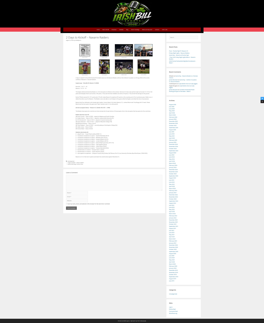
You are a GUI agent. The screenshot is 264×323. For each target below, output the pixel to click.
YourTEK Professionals (140, 321)
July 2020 (171, 255)
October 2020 (173, 249)
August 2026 (172, 104)
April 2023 (172, 186)
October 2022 (173, 199)
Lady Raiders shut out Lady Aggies (188, 83)
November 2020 (173, 247)
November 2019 (173, 272)
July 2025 (171, 132)
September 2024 (173, 150)
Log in (170, 307)
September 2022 (173, 201)
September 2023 (173, 176)
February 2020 (173, 266)
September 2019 (173, 276)
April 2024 (172, 161)
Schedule (121, 29)
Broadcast (114, 29)
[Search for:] (183, 37)
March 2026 (172, 115)
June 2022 (172, 207)
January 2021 (172, 243)
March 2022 (172, 213)
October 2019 (173, 274)
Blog (127, 29)
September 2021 (173, 226)
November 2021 (173, 222)
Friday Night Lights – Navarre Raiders (179, 53)
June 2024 (172, 157)
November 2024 (173, 146)
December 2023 (173, 169)
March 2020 (172, 264)
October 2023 (173, 174)
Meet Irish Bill (105, 29)
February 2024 (173, 165)
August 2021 (172, 228)
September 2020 (173, 251)
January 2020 (172, 268)
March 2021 (172, 239)
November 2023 (173, 171)
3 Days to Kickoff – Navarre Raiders (76, 162)
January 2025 (172, 142)
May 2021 (172, 234)
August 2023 (172, 178)
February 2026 (173, 117)
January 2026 (172, 119)
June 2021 (172, 232)
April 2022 (172, 211)
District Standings (135, 29)
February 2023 (173, 190)
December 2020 (173, 245)
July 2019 (171, 281)
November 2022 (173, 197)
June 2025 (172, 134)
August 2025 (172, 129)
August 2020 (172, 253)
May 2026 (172, 111)
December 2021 (173, 220)
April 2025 (172, 138)
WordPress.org (173, 313)
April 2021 (172, 237)
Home (98, 29)
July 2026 (171, 106)
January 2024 (172, 167)
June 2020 (172, 258)
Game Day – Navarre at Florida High (179, 55)
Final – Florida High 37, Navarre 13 (178, 51)
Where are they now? (147, 29)
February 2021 (173, 241)
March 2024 (172, 163)
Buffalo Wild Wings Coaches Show (75, 164)
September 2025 (173, 127)
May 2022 (172, 209)
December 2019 (173, 270)
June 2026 (172, 109)
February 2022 (173, 216)
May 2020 (172, 260)
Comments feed (173, 311)
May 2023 (172, 184)
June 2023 (172, 182)
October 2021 (173, 224)
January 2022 (172, 218)
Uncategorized (71, 161)
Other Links (164, 29)
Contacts (157, 29)
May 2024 (172, 159)
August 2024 (172, 153)
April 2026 (172, 113)
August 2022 (172, 203)
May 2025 (172, 136)
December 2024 (173, 144)
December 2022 (173, 195)
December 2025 (173, 121)
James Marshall (173, 80)
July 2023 (171, 180)
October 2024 (173, 148)
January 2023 (172, 192)
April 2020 (172, 262)
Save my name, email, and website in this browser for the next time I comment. (89, 204)
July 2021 (171, 230)
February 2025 (173, 140)
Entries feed (172, 309)
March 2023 (172, 188)
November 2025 (173, 123)
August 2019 (172, 279)
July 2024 (171, 155)
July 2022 (171, 205)
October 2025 (173, 125)
